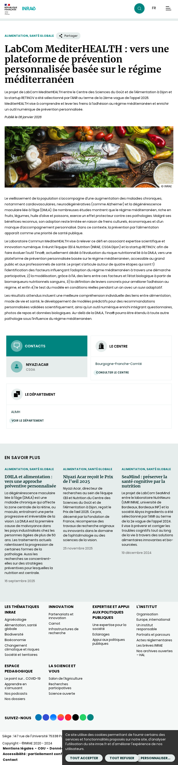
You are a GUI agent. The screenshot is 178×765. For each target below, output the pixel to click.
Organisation (147, 614)
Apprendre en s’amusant (16, 686)
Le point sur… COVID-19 (23, 678)
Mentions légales (18, 748)
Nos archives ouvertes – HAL (155, 653)
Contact (10, 759)
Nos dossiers (15, 699)
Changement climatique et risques (22, 647)
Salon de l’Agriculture (66, 678)
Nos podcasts (16, 693)
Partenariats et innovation (61, 616)
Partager (71, 36)
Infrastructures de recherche (64, 631)
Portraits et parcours (153, 634)
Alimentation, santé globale (29, 36)
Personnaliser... (155, 758)
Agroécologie (15, 619)
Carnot (54, 623)
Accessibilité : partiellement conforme (37, 754)
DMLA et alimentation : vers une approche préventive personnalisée (30, 481)
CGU (41, 748)
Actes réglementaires (154, 640)
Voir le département (28, 421)
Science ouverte (62, 693)
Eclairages (101, 634)
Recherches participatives (60, 686)
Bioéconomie (15, 640)
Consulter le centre (112, 372)
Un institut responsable (147, 627)
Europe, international (153, 619)
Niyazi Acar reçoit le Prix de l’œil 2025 (88, 479)
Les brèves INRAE (150, 645)
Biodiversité (14, 634)
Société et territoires (21, 654)
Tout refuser (122, 758)
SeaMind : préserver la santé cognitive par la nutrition (144, 481)
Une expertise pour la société (109, 627)
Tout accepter (84, 758)
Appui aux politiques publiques (108, 641)
